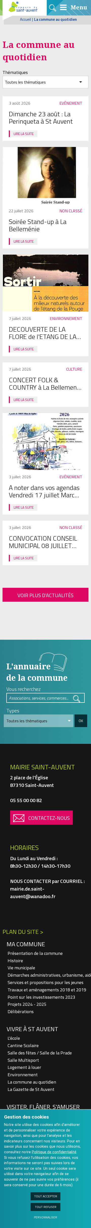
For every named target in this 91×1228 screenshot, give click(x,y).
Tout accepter (45, 1196)
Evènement (70, 103)
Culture (74, 369)
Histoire (15, 960)
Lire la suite (24, 133)
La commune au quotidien (32, 1082)
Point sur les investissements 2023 (41, 997)
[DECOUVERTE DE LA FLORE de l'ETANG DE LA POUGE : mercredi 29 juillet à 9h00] (45, 283)
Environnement (66, 318)
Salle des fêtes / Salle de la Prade (40, 1052)
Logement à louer (24, 1067)
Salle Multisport (23, 1060)
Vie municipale (21, 967)
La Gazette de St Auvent (31, 1089)
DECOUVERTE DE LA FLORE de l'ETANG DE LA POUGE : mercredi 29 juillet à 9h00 (42, 340)
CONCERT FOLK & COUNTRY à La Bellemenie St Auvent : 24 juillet (45, 387)
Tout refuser (45, 1206)
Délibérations (21, 1011)
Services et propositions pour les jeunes (45, 982)
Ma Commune (26, 944)
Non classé (70, 211)
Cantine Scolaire (23, 1045)
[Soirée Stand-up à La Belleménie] (45, 175)
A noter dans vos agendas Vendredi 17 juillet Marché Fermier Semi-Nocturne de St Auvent (45, 499)
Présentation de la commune (35, 953)
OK (81, 720)
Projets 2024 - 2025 (27, 1004)
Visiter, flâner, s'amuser (43, 1106)
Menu (78, 7)
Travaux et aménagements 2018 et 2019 (47, 989)
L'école (14, 1038)
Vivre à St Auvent (32, 1028)
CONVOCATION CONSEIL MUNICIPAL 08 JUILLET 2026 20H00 (43, 545)
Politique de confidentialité (54, 1152)
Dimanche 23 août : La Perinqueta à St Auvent (41, 117)
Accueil (25, 19)
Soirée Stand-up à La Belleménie (37, 225)
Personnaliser (45, 1217)
